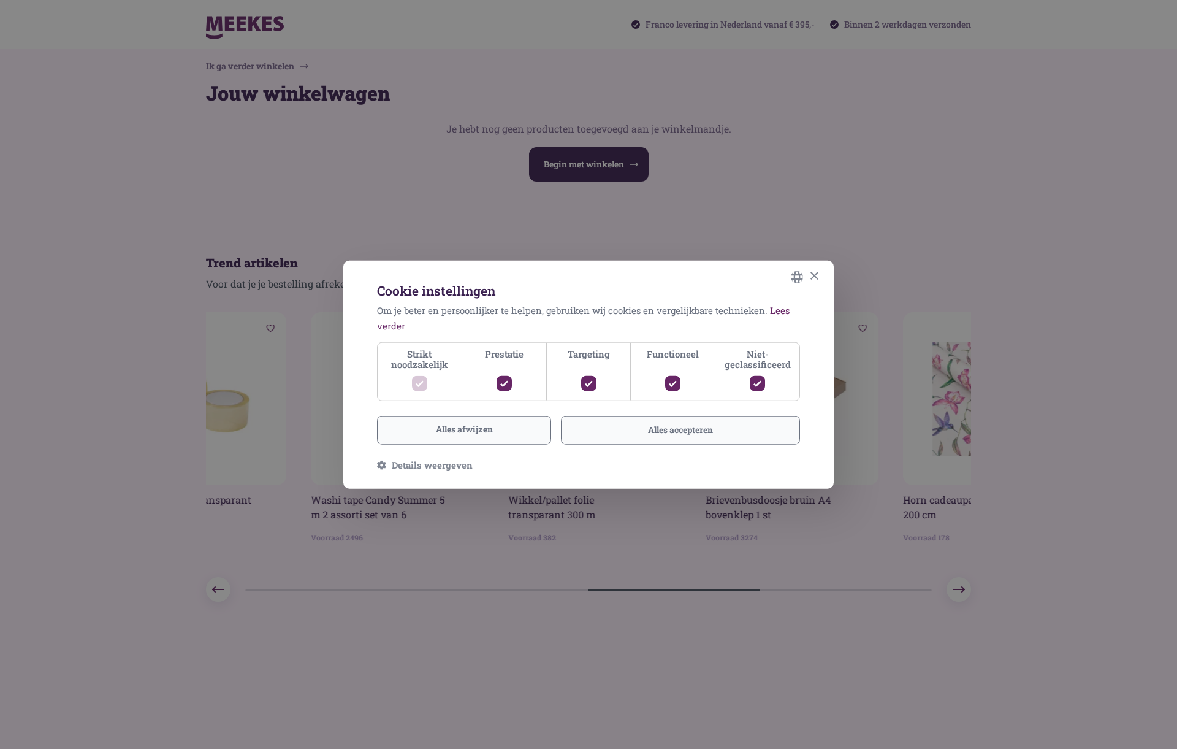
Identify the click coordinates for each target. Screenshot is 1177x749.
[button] (425, 465)
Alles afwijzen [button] (464, 429)
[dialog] (588, 374)
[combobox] (797, 277)
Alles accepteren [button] (680, 430)
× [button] (813, 276)
